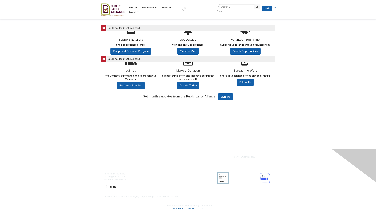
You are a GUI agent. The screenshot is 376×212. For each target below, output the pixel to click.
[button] (133, 7)
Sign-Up (225, 96)
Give (274, 7)
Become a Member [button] (130, 85)
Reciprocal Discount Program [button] (131, 51)
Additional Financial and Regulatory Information (127, 201)
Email (244, 161)
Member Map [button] (188, 51)
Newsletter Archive (170, 179)
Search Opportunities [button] (245, 51)
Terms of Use (167, 185)
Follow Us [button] (245, 82)
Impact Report (167, 176)
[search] (185, 8)
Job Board (166, 182)
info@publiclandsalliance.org (118, 182)
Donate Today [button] (188, 85)
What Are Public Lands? (172, 173)
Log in (267, 8)
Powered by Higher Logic (188, 208)
